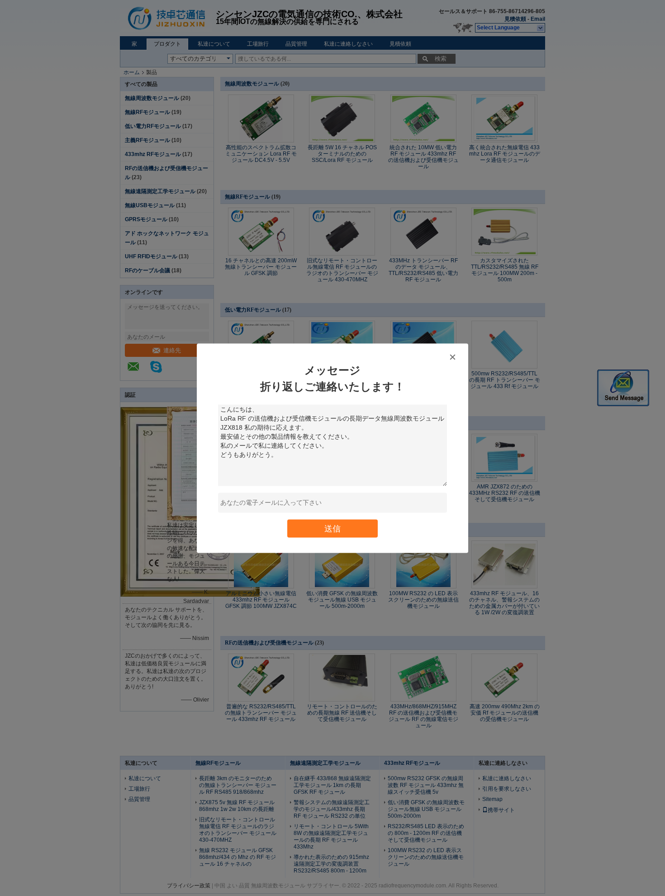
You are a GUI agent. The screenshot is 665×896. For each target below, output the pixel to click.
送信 (332, 528)
